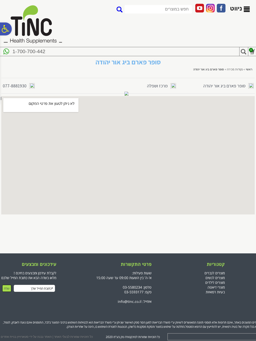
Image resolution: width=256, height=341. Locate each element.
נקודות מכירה (235, 69)
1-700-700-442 (28, 51)
